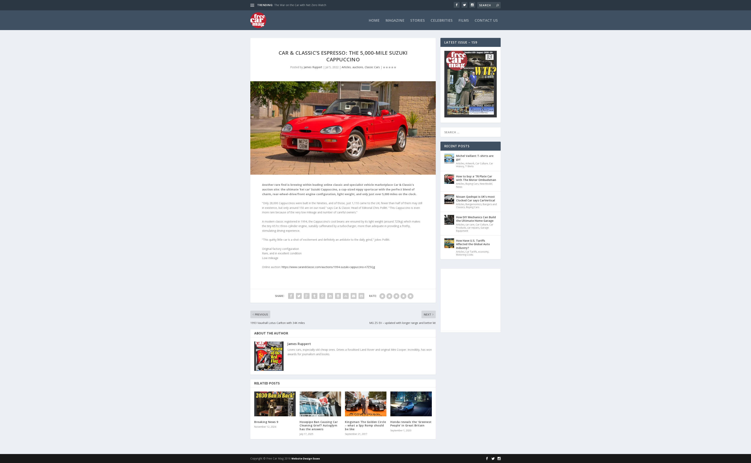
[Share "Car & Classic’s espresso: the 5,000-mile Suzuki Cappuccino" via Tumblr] (314, 296)
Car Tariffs (471, 251)
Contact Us (486, 21)
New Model (486, 183)
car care (469, 224)
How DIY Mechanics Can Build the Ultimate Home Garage (476, 219)
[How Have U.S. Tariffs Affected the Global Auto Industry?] (449, 243)
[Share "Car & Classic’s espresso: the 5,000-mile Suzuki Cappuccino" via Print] (361, 296)
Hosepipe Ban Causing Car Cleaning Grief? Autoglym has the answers (319, 425)
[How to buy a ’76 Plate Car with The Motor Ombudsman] (449, 179)
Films (463, 21)
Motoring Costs (464, 254)
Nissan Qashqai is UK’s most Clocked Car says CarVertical (475, 198)
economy (483, 251)
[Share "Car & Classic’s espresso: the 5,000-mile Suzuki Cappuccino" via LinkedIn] (330, 296)
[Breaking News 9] (275, 403)
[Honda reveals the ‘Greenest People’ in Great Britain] (411, 403)
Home (374, 21)
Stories (417, 21)
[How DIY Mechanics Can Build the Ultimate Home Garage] (449, 220)
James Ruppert (313, 67)
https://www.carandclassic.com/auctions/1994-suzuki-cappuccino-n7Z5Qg (328, 267)
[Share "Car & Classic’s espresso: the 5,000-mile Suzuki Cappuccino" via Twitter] (299, 296)
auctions (357, 67)
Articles (346, 67)
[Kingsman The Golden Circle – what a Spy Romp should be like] (365, 403)
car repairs (473, 227)
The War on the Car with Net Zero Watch (300, 5)
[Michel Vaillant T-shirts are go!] (449, 158)
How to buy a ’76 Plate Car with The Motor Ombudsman (476, 178)
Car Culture (481, 163)
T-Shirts (469, 166)
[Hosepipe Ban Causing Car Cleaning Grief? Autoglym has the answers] (320, 403)
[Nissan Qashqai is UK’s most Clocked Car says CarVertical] (449, 199)
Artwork (469, 163)
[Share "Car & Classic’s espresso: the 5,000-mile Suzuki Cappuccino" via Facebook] (291, 296)
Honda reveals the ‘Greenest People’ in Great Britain (411, 423)
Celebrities (442, 21)
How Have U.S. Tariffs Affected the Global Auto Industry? (473, 244)
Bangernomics (473, 204)
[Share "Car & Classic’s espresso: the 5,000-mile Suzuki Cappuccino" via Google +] (307, 296)
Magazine (394, 21)
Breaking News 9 (266, 422)
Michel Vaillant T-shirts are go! (474, 157)
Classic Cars (372, 67)
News (459, 187)
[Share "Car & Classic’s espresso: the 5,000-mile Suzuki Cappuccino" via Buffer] (338, 296)
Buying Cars (472, 183)
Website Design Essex (305, 458)
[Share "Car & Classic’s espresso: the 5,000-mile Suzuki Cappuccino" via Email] (354, 296)
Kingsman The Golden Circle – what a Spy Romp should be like (365, 425)
